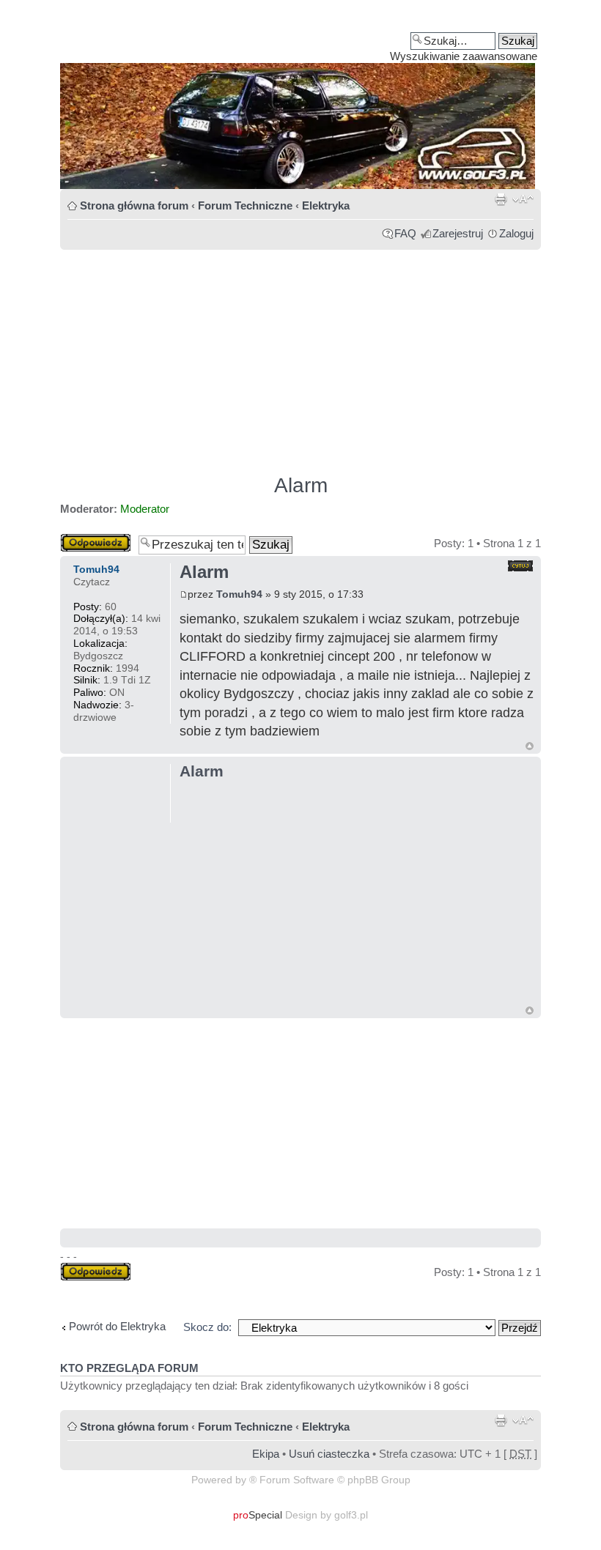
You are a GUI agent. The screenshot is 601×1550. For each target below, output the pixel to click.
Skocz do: (207, 1327)
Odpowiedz (87, 539)
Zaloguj (516, 233)
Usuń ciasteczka (329, 1453)
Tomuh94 (239, 594)
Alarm (301, 485)
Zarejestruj (457, 233)
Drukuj (501, 199)
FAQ (405, 233)
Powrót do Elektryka (117, 1326)
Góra (530, 746)
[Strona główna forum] (300, 99)
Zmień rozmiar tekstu (523, 199)
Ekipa (265, 1453)
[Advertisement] (300, 355)
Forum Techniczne (245, 205)
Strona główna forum (134, 205)
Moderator (144, 509)
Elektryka (326, 205)
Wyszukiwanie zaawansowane (463, 56)
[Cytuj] (520, 566)
